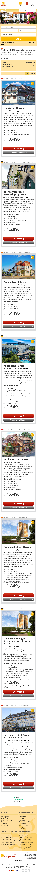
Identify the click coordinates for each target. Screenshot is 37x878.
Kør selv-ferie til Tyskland (8, 841)
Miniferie (21, 818)
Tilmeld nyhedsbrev (24, 848)
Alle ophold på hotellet (18, 153)
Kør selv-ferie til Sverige (7, 842)
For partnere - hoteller (7, 820)
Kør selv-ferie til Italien (7, 836)
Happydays (6, 78)
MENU (3, 10)
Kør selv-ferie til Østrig (7, 837)
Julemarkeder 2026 (24, 823)
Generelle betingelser (18, 862)
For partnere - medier (7, 818)
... (16, 78)
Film (2, 822)
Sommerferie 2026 (24, 822)
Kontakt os (4, 827)
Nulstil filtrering (30, 65)
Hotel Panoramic (22, 517)
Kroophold (22, 820)
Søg (18, 39)
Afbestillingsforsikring (25, 846)
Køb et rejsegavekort (25, 839)
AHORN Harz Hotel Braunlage (25, 336)
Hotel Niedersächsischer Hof (25, 705)
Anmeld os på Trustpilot (26, 836)
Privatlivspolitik (18, 860)
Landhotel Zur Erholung (24, 429)
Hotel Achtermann (22, 78)
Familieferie (22, 829)
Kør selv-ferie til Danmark (8, 844)
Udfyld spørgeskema (25, 844)
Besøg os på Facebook (25, 837)
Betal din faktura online (25, 841)
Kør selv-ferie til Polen (7, 846)
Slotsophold (22, 817)
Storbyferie (22, 827)
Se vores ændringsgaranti (26, 842)
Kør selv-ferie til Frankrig (7, 839)
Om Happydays (5, 817)
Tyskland (12, 78)
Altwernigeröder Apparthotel (25, 162)
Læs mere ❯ (18, 148)
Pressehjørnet (5, 825)
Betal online (4, 823)
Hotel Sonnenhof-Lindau (24, 252)
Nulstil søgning (32, 42)
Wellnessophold (23, 825)
